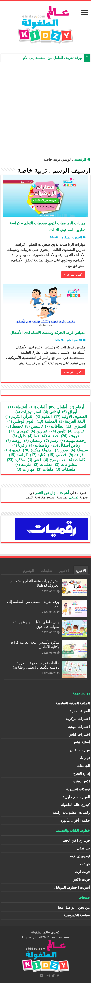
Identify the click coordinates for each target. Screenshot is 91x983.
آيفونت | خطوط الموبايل (72, 887)
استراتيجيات (28, 412)
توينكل (73, 497)
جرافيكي (83, 848)
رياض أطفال (65, 445)
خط (34, 436)
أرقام (77, 407)
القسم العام (74, 340)
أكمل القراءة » (73, 274)
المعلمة (47, 421)
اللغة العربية (72, 421)
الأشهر (64, 571)
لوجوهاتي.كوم (80, 856)
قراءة (76, 455)
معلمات (43, 464)
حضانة (50, 436)
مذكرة (16, 459)
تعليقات (46, 571)
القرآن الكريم (19, 416)
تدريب (76, 431)
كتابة (38, 455)
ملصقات (66, 469)
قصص (57, 455)
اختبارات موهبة (79, 727)
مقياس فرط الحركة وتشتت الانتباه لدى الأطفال (47, 333)
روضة (14, 440)
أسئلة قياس (81, 742)
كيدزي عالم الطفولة (75, 805)
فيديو (12, 450)
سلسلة (79, 450)
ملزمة (23, 464)
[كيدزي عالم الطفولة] (45, 23)
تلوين (57, 431)
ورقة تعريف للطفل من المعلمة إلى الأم (52, 58)
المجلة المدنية (80, 711)
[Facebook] (57, 976)
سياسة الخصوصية (77, 915)
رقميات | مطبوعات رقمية (71, 812)
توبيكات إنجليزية (78, 789)
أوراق (69, 412)
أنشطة (17, 407)
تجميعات (84, 758)
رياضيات (39, 445)
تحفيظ (14, 426)
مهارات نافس (80, 750)
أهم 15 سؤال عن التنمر (52, 493)
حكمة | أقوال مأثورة (75, 820)
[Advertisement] (45, 109)
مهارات (26, 469)
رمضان (33, 440)
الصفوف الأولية (70, 416)
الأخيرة (81, 571)
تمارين (39, 431)
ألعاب (38, 407)
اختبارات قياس (79, 734)
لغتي (34, 459)
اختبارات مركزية (78, 719)
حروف (70, 436)
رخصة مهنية (73, 440)
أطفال (58, 407)
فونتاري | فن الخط (76, 840)
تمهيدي (18, 431)
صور (61, 450)
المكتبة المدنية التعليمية (73, 703)
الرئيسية (80, 159)
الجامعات (83, 766)
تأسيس (34, 426)
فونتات (85, 864)
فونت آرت (82, 872)
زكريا (19, 445)
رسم (51, 440)
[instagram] (48, 976)
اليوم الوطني (20, 421)
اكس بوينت (81, 781)
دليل (19, 436)
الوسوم (28, 571)
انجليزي (76, 426)
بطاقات (54, 426)
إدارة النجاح (81, 773)
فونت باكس (81, 879)
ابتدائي (51, 412)
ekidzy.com (60, 937)
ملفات (45, 469)
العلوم (44, 416)
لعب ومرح (55, 459)
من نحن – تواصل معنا (74, 907)
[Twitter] (53, 976)
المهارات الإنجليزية (76, 797)
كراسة (18, 455)
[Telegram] (41, 976)
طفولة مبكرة (38, 450)
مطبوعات (66, 464)
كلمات (77, 459)
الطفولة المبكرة (72, 237)
